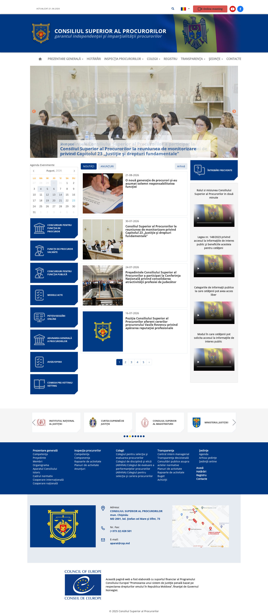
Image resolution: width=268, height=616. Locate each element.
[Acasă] (41, 33)
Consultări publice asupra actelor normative (173, 463)
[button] (124, 436)
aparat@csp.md (120, 543)
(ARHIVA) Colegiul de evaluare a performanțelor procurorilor (135, 466)
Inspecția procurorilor (123, 59)
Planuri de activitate (86, 465)
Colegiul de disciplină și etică (134, 461)
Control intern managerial (173, 454)
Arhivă (181, 166)
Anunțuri (107, 166)
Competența (40, 454)
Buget (161, 476)
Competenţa (81, 454)
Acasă (40, 59)
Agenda (203, 454)
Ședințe (215, 59)
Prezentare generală (64, 59)
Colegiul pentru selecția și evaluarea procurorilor (132, 455)
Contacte (233, 59)
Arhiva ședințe (208, 457)
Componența (82, 457)
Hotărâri (94, 59)
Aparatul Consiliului (45, 468)
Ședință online (208, 461)
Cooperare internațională (48, 479)
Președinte (39, 457)
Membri (37, 461)
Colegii (152, 59)
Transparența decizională (173, 457)
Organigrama (41, 465)
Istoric (36, 472)
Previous (34, 111)
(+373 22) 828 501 (121, 531)
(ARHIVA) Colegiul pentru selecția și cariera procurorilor (134, 474)
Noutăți (88, 166)
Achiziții (162, 479)
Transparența (192, 59)
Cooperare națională (45, 483)
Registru (170, 59)
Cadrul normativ (43, 476)
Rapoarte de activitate (87, 461)
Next (234, 111)
